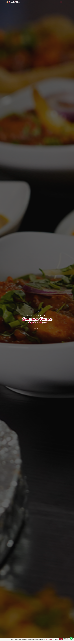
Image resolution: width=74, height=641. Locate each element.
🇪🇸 (60, 2)
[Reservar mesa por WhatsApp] (71, 638)
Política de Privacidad (48, 639)
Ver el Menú (37, 328)
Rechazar (56, 639)
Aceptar (61, 639)
